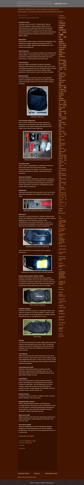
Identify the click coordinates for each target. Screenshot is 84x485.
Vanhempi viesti (51, 473)
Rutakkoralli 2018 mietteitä (26, 436)
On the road (28, 442)
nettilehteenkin (41, 41)
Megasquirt (62, 151)
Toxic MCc (61, 336)
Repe (61, 211)
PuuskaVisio (62, 18)
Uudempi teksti (23, 473)
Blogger (51, 482)
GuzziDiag (62, 131)
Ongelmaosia (62, 246)
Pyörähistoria (62, 182)
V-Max (64, 184)
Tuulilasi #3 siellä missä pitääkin (62, 283)
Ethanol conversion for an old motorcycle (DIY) (62, 240)
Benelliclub (62, 313)
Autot (64, 124)
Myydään (61, 162)
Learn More (58, 3)
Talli (65, 113)
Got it (65, 3)
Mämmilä (61, 319)
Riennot (61, 325)
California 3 (62, 67)
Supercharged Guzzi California (62, 106)
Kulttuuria (61, 136)
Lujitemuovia (62, 307)
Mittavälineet (62, 173)
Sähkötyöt (62, 53)
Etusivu (37, 473)
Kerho (60, 160)
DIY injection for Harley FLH (62, 230)
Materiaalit (62, 139)
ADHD (60, 204)
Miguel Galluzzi (42, 316)
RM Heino (61, 289)
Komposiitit (62, 111)
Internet (64, 175)
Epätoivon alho (62, 196)
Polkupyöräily (62, 179)
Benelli (61, 158)
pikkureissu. (61, 206)
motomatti (62, 213)
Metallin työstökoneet (62, 100)
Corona (61, 331)
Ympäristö (61, 128)
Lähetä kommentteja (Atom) (28, 477)
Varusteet (62, 122)
